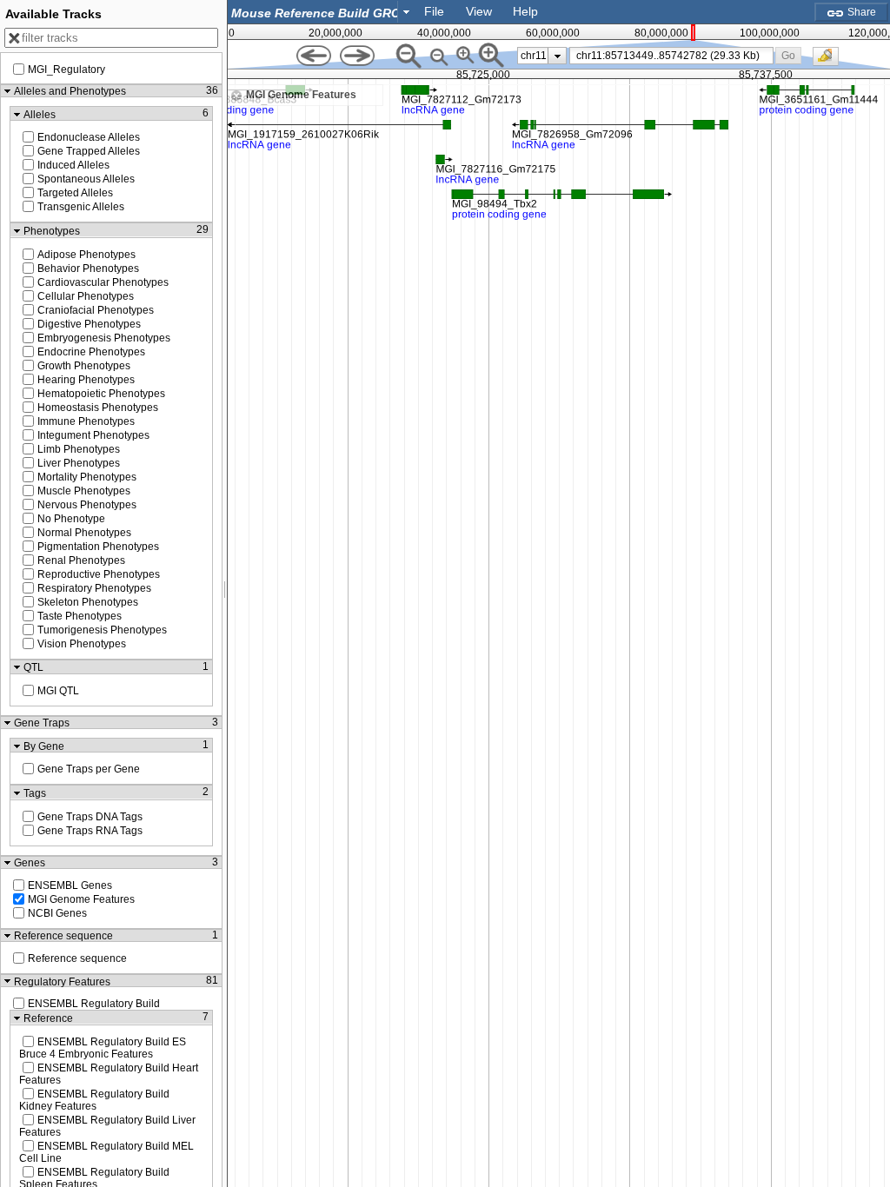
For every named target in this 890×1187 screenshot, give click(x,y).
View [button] (479, 11)
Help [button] (525, 11)
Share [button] (860, 12)
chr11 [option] (534, 56)
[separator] (225, 593)
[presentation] (558, 56)
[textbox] (316, 12)
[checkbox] (830, 60)
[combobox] (321, 12)
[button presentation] (406, 11)
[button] (789, 55)
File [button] (434, 11)
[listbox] (542, 55)
